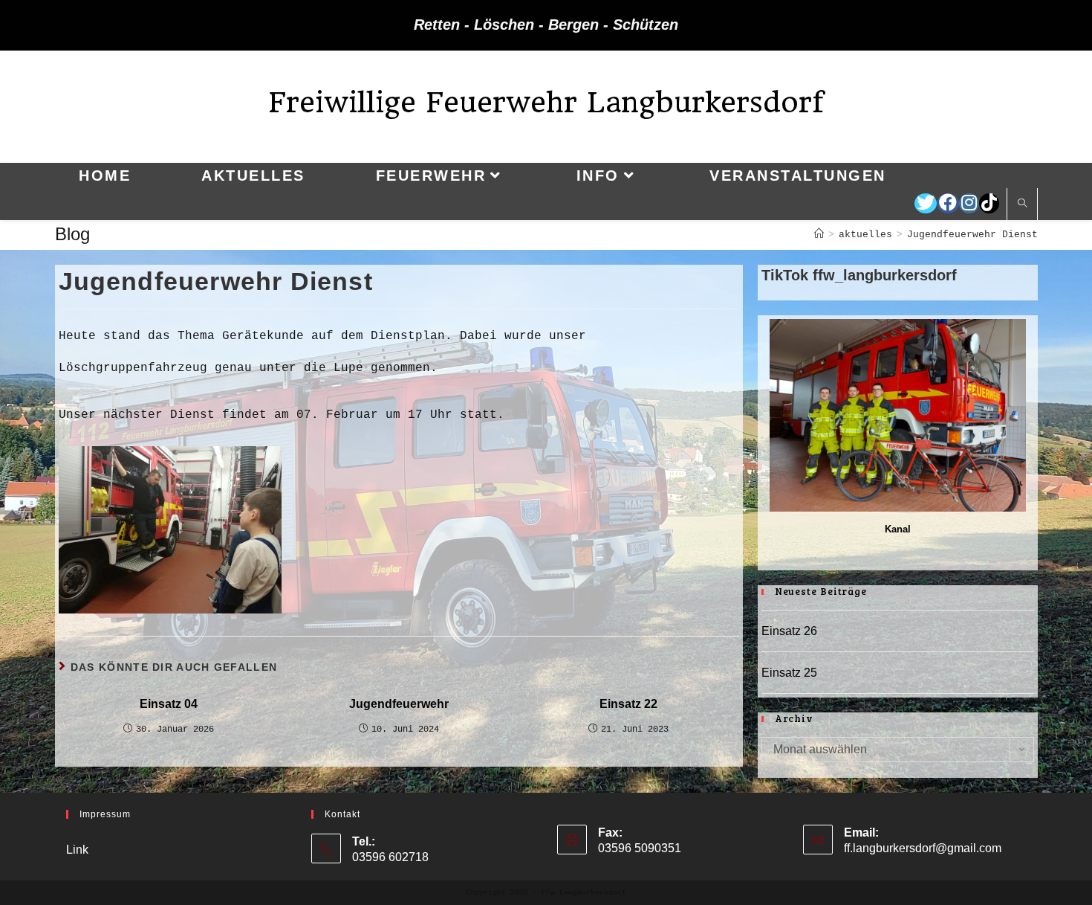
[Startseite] (819, 234)
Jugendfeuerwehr (399, 704)
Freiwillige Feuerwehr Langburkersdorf (546, 102)
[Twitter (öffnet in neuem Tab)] (925, 203)
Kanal (898, 529)
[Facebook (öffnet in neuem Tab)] (948, 203)
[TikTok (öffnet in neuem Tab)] (989, 203)
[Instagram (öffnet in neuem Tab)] (969, 203)
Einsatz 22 (628, 704)
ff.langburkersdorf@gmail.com (922, 848)
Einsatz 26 (789, 631)
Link (77, 849)
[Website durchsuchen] (1022, 204)
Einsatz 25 (789, 672)
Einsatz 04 (169, 704)
